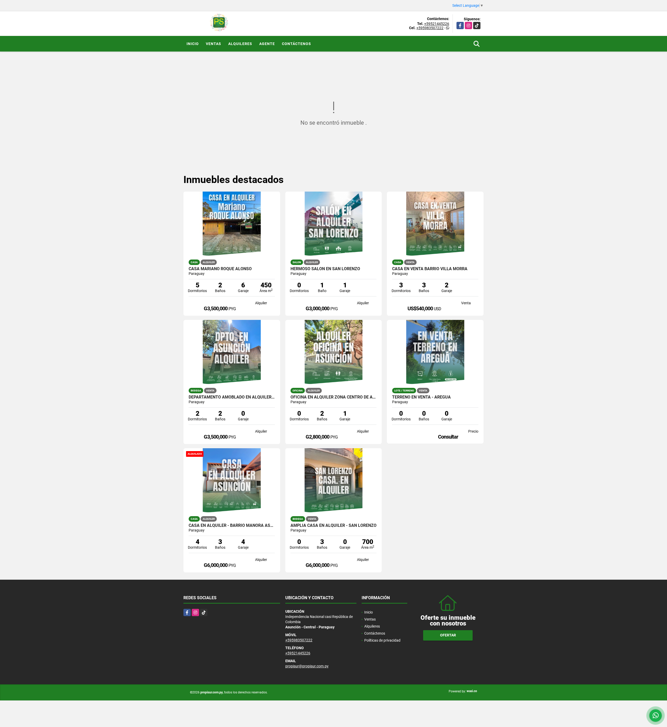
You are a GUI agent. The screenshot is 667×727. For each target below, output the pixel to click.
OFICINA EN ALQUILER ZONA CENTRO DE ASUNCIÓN (334, 397)
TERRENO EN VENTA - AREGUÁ (421, 397)
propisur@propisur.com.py (307, 666)
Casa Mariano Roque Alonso (220, 269)
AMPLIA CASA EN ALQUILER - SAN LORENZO (333, 525)
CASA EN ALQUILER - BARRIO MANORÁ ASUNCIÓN (232, 525)
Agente (267, 44)
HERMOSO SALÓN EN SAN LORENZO (325, 269)
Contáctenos (296, 44)
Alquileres (240, 44)
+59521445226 (436, 24)
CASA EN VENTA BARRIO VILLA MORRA (429, 269)
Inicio (193, 44)
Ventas (213, 44)
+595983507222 (429, 28)
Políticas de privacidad (382, 640)
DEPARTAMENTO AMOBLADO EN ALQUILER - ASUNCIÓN (232, 397)
